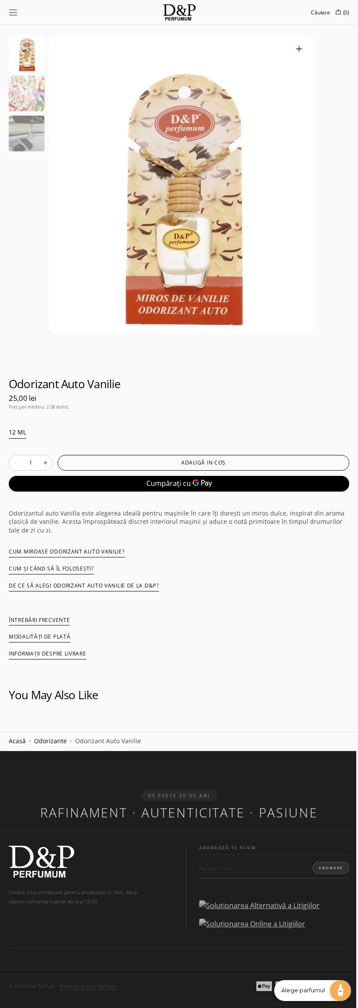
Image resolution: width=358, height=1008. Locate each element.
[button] (13, 12)
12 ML (17, 432)
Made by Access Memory (87, 986)
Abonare (324, 867)
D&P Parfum (41, 986)
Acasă (17, 741)
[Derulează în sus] (13, 995)
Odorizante (50, 741)
